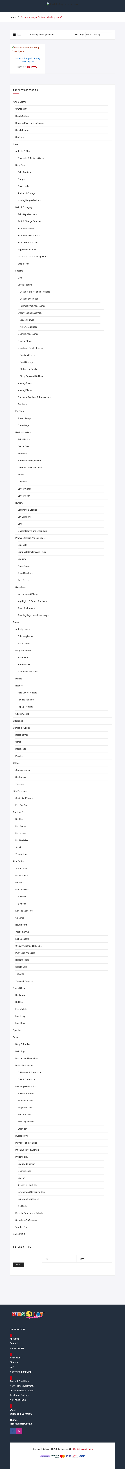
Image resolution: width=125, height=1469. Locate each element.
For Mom (19, 411)
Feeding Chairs (25, 341)
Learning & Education (25, 1086)
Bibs (20, 278)
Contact (14, 1343)
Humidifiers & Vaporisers (29, 460)
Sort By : (79, 34)
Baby (15, 144)
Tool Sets (22, 1206)
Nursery (19, 503)
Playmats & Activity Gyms (31, 158)
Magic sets (20, 749)
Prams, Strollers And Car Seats (30, 538)
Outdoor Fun (19, 812)
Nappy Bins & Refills (27, 249)
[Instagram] (19, 1431)
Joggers (22, 559)
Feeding (19, 271)
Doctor (21, 1178)
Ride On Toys (19, 861)
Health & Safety (23, 432)
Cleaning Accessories (28, 334)
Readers (19, 685)
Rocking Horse (22, 960)
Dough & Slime (22, 116)
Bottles (19, 1002)
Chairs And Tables (24, 798)
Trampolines (21, 854)
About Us (14, 1339)
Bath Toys (20, 1051)
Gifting (16, 763)
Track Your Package (19, 1395)
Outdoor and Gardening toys (31, 1192)
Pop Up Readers (25, 706)
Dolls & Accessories (27, 1079)
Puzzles (19, 756)
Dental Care (23, 446)
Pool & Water (21, 840)
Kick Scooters (22, 939)
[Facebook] (13, 1431)
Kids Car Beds (22, 805)
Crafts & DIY (21, 109)
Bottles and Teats (29, 299)
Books (16, 622)
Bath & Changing (23, 207)
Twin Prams (23, 580)
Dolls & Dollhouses (24, 1065)
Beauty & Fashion (26, 1164)
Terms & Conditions (19, 1381)
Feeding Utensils (28, 355)
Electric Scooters (24, 911)
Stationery (20, 777)
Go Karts (19, 918)
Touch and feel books (28, 671)
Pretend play (21, 1157)
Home (13, 17)
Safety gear (24, 496)
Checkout (15, 1362)
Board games (21, 735)
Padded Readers (26, 699)
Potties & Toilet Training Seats (33, 256)
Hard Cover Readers (27, 692)
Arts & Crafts (19, 102)
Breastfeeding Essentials (30, 313)
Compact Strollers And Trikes (32, 552)
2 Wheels (22, 896)
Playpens (22, 481)
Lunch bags (21, 1016)
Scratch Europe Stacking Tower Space (27, 60)
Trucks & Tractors (24, 981)
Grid (14, 34)
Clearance (18, 721)
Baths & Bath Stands (28, 242)
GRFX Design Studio (83, 1449)
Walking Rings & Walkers (29, 200)
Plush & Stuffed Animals (27, 1150)
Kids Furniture (20, 791)
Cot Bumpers (24, 517)
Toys (15, 1037)
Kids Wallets (21, 1009)
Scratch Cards (22, 130)
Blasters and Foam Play (27, 1058)
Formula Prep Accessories (32, 306)
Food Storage (26, 362)
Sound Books (24, 664)
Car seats (22, 545)
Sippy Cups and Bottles (31, 376)
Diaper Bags (23, 425)
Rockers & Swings (26, 193)
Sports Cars (21, 967)
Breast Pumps (27, 320)
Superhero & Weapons (26, 1220)
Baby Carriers (24, 172)
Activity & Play (22, 151)
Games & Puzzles (21, 728)
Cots (20, 524)
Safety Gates (24, 489)
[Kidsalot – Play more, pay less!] (62, 4)
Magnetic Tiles (25, 1107)
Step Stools (23, 264)
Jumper (21, 179)
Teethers (22, 404)
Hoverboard (21, 925)
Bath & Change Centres (29, 221)
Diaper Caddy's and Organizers (32, 531)
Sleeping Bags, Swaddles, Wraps (33, 615)
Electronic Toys (25, 1100)
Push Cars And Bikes (25, 953)
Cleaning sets (24, 1171)
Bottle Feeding (25, 285)
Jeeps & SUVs (22, 932)
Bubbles (19, 819)
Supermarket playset (28, 1199)
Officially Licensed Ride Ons (28, 946)
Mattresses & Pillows (28, 594)
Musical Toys (21, 1136)
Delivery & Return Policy (22, 1390)
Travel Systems (25, 573)
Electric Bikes (22, 889)
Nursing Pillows (25, 390)
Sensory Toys (24, 1114)
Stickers (19, 137)
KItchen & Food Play (27, 1185)
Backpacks (20, 995)
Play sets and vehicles (26, 1143)
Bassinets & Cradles (27, 510)
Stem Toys (23, 1129)
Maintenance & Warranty (22, 1386)
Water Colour (24, 643)
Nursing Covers (25, 383)
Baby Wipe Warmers (27, 214)
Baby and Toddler (23, 650)
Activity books (22, 629)
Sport (18, 847)
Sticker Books (22, 714)
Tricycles (19, 974)
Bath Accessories (26, 228)
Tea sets (19, 784)
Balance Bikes (22, 875)
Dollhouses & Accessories (30, 1072)
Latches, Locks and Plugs (30, 467)
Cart (12, 1367)
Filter (18, 1264)
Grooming (22, 453)
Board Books (24, 657)
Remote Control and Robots (29, 1213)
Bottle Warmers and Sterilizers (35, 292)
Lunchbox (20, 1023)
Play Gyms (20, 826)
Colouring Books (25, 636)
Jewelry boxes (22, 770)
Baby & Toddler (22, 1044)
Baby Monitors (25, 439)
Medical (21, 474)
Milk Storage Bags (28, 327)
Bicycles (19, 882)
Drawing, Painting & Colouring (29, 123)
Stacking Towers (26, 1121)
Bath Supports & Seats (29, 235)
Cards (18, 742)
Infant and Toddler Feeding (31, 348)
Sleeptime (20, 587)
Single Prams (24, 566)
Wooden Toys (21, 1227)
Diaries (18, 678)
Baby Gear (20, 165)
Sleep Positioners (26, 608)
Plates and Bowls (28, 369)
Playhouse (20, 833)
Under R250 (19, 1234)
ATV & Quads (21, 868)
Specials (17, 1030)
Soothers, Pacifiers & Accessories (34, 397)
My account (15, 1357)
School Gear (19, 988)
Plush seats (23, 186)
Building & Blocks (26, 1093)
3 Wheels (22, 904)
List (19, 34)
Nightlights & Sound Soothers (32, 601)
